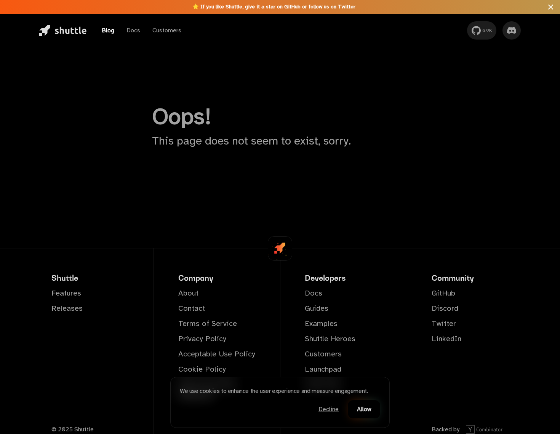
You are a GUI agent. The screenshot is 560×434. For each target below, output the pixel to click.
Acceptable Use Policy (216, 354)
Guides (316, 308)
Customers (166, 30)
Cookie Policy (202, 369)
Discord (445, 308)
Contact (191, 308)
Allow (364, 409)
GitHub (443, 293)
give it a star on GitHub (273, 6)
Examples (321, 323)
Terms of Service (207, 323)
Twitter (444, 323)
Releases (67, 308)
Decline (328, 409)
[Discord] (511, 30)
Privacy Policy (202, 338)
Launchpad (323, 369)
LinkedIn (446, 338)
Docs (133, 30)
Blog (108, 30)
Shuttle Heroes (330, 338)
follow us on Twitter (332, 6)
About (188, 293)
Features (66, 293)
